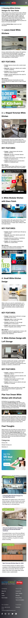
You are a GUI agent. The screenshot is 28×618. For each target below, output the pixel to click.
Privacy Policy (19, 597)
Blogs (3, 593)
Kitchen (3, 442)
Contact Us (18, 591)
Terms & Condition (20, 600)
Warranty (18, 595)
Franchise (18, 607)
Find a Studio (4, 597)
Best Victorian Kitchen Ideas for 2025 (13, 563)
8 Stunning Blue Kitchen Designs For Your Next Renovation (13, 496)
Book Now (6, 464)
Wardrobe (4, 447)
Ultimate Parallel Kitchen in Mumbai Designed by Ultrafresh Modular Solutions (13, 529)
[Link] (8, 2)
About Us (4, 591)
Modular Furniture (6, 445)
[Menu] (26, 2)
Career (3, 595)
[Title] (2, 614)
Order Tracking (19, 593)
